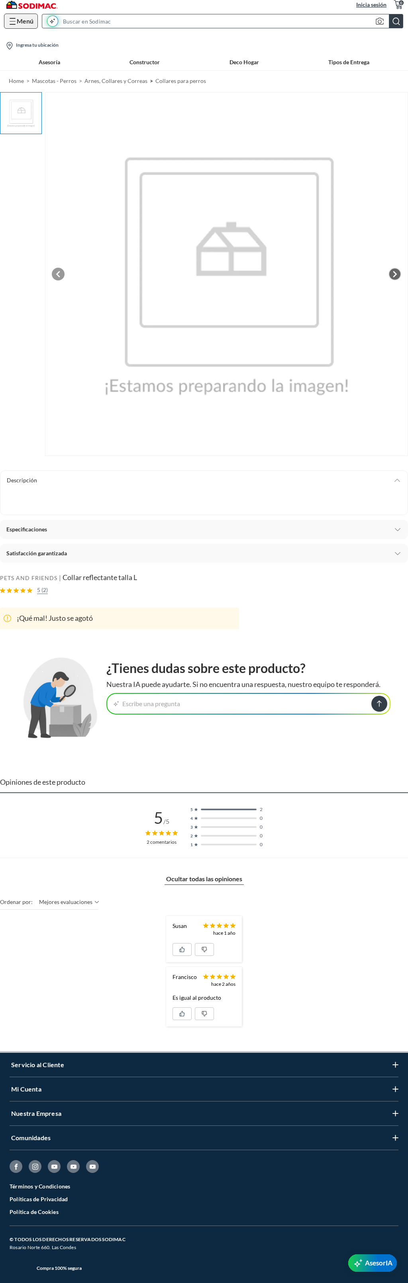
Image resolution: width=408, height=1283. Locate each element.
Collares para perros (180, 80)
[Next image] (394, 274)
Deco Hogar (244, 62)
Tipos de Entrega (348, 62)
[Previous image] (58, 274)
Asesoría (49, 62)
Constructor (144, 62)
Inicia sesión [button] (371, 4)
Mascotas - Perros (54, 80)
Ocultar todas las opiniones (204, 878)
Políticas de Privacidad (39, 1199)
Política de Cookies (34, 1211)
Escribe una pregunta (151, 703)
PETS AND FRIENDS (28, 577)
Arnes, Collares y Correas (115, 80)
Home (16, 80)
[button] (225, 21)
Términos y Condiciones (40, 1186)
